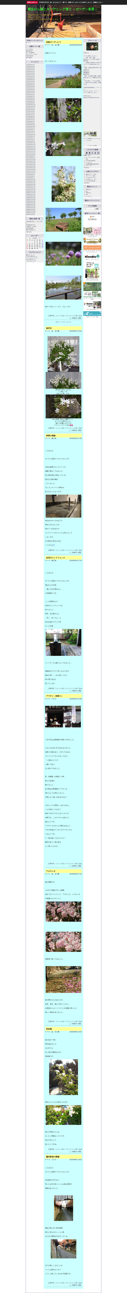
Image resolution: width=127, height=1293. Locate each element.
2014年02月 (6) (30, 108)
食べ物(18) (29, 57)
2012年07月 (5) (30, 139)
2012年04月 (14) (30, 144)
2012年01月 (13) (30, 149)
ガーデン (28, 43)
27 (29, 248)
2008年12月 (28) (30, 211)
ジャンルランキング (31, 258)
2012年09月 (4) (30, 136)
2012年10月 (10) (30, 134)
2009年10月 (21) (30, 194)
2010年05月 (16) (30, 183)
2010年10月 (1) (30, 174)
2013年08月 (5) (30, 118)
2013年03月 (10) (30, 126)
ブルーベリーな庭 (90, 176)
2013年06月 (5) (30, 121)
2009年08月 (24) (30, 198)
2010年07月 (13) (30, 179)
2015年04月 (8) (30, 86)
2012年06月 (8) (30, 141)
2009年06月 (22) (30, 201)
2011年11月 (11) (30, 153)
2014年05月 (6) (30, 103)
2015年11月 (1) (30, 74)
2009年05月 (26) (30, 203)
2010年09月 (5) (30, 176)
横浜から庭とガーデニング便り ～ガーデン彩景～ (63, 9)
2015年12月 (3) (30, 73)
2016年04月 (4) (30, 66)
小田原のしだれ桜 (31, 226)
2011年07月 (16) (30, 159)
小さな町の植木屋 (90, 160)
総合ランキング (30, 255)
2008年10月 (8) (30, 214)
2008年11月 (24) (30, 212)
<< (30, 238)
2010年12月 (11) (30, 171)
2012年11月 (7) (30, 133)
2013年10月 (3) (30, 114)
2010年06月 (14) (30, 181)
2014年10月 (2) (30, 94)
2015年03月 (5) (30, 88)
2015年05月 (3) (30, 84)
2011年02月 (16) (30, 168)
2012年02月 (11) (30, 148)
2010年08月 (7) (30, 178)
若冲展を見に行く (31, 225)
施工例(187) (29, 51)
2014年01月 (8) (30, 109)
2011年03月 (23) (30, 166)
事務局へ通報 (76, 318)
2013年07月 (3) (30, 119)
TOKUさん (88, 189)
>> (39, 238)
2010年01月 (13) (30, 189)
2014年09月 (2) (30, 96)
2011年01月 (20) (30, 169)
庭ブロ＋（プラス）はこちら (63, 322)
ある (87, 194)
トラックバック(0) (71, 315)
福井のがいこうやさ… (92, 174)
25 (42, 246)
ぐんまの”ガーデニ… (91, 177)
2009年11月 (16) (30, 192)
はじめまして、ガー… (92, 179)
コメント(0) (60, 315)
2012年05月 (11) (30, 143)
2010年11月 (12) (30, 173)
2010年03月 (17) (30, 186)
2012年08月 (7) (30, 138)
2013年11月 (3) (30, 113)
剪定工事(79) (29, 56)
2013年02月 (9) (30, 128)
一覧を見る (29, 232)
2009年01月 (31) (30, 209)
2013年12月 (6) (30, 111)
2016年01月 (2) (30, 71)
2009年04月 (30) (30, 204)
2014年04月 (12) (30, 104)
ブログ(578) (29, 49)
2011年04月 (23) (30, 164)
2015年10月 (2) (30, 76)
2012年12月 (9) (30, 131)
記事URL (51, 315)
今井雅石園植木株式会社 (92, 164)
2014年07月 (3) (30, 99)
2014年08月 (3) (30, 98)
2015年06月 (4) (30, 83)
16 (37, 245)
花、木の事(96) (30, 52)
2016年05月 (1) (30, 64)
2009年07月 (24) (30, 199)
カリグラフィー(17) (31, 54)
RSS (93, 216)
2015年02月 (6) (30, 89)
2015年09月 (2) (30, 78)
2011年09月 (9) (30, 156)
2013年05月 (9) (30, 123)
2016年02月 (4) (30, 69)
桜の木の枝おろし (31, 230)
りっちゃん (89, 162)
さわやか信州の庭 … (92, 181)
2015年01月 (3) (30, 91)
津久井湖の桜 (29, 228)
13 (29, 245)
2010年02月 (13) (30, 188)
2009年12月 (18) (30, 191)
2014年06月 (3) (30, 101)
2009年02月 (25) (30, 207)
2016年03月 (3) (30, 68)
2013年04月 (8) (30, 124)
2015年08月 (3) (30, 79)
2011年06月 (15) (30, 161)
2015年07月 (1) (30, 81)
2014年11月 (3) (30, 93)
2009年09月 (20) (30, 196)
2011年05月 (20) (30, 163)
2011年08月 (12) (30, 158)
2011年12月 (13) (30, 151)
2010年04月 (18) (30, 184)
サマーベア (89, 165)
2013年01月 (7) (30, 129)
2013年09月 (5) (30, 116)
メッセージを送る (92, 145)
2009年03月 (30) (30, 206)
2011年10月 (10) (30, 154)
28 (32, 248)
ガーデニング (31, 261)
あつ (87, 191)
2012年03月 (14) (30, 146)
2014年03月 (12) (30, 106)
